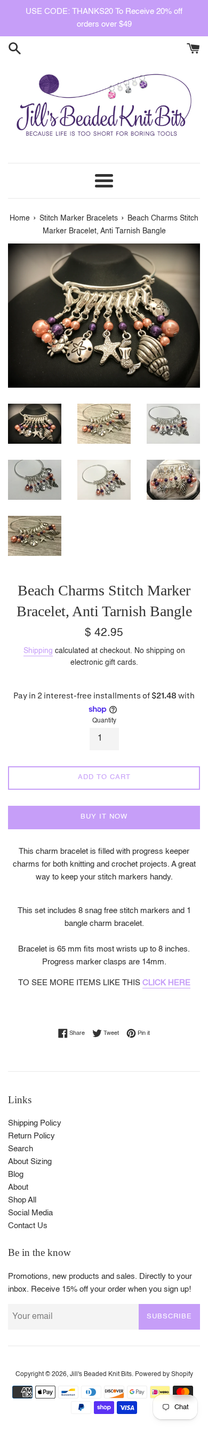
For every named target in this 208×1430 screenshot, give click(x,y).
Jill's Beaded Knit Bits (101, 1374)
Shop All (22, 1200)
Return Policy (31, 1136)
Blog (15, 1174)
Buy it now (104, 816)
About (18, 1187)
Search (20, 1149)
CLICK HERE (166, 983)
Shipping (38, 651)
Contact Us (27, 1226)
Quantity (104, 721)
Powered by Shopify (164, 1374)
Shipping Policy (34, 1123)
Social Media (30, 1213)
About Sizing (30, 1162)
